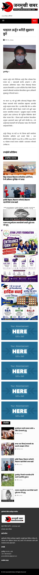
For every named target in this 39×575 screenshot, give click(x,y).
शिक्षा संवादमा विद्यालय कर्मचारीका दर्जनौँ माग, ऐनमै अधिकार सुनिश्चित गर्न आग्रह (18, 178)
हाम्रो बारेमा (4, 533)
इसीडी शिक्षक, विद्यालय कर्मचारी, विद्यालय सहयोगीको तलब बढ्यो (16, 201)
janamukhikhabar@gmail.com (9, 556)
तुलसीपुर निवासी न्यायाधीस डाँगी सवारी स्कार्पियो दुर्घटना (24, 476)
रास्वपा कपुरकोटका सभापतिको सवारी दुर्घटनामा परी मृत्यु (18, 224)
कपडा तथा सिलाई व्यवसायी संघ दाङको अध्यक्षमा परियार (24, 445)
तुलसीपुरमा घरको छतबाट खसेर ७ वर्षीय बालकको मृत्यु (25, 429)
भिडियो (34, 21)
